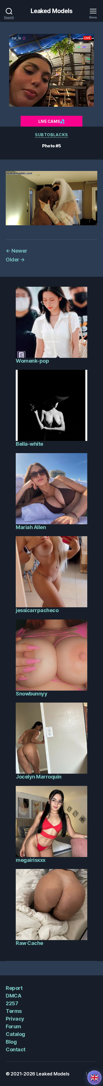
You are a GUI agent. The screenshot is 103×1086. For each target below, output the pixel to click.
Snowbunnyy (31, 694)
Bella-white (29, 444)
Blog (11, 1042)
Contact (15, 1049)
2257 (12, 1003)
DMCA (13, 996)
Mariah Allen (31, 527)
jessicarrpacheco (37, 610)
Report (14, 988)
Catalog (15, 1034)
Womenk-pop (32, 361)
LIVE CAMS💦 (51, 121)
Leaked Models (52, 11)
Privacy (15, 1019)
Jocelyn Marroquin (39, 777)
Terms (14, 1011)
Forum (13, 1026)
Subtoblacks (51, 134)
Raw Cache (29, 943)
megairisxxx (30, 860)
